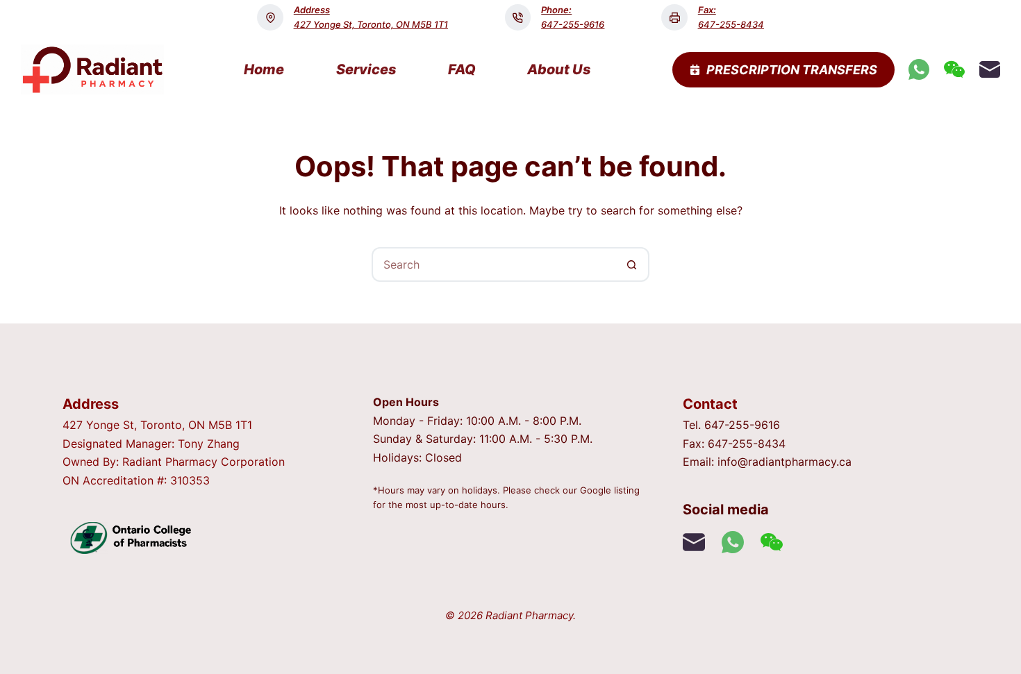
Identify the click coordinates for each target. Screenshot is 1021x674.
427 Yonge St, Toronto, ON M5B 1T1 (371, 24)
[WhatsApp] (918, 69)
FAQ (462, 69)
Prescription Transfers (791, 69)
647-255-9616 (572, 24)
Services (366, 69)
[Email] (989, 69)
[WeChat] (954, 69)
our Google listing (601, 490)
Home (264, 69)
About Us (559, 69)
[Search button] (632, 264)
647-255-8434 (731, 24)
